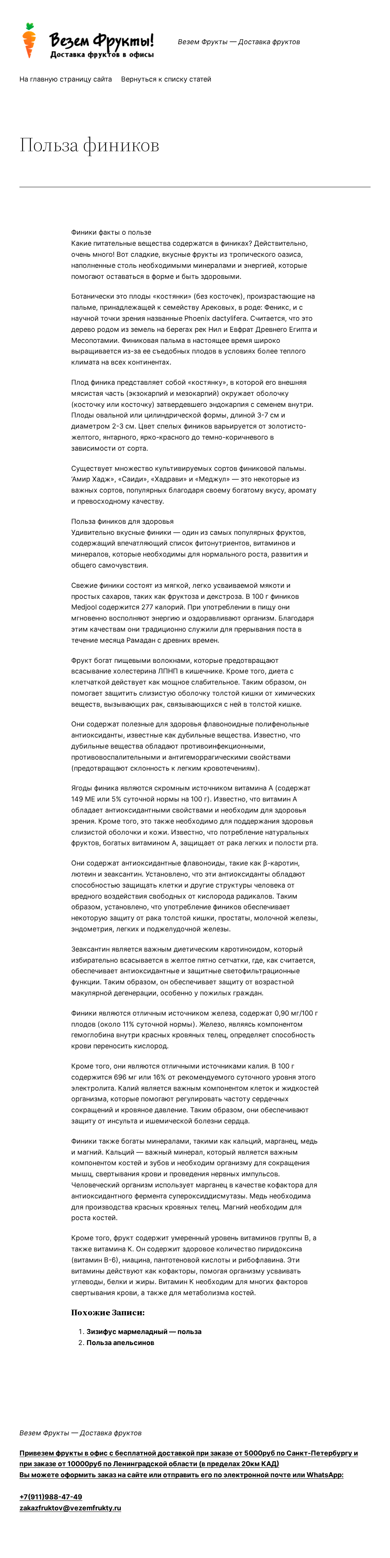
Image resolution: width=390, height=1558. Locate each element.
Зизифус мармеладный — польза (143, 1332)
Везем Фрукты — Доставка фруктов (80, 1433)
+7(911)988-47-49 (50, 1497)
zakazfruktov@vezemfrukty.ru (70, 1508)
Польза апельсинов (120, 1343)
